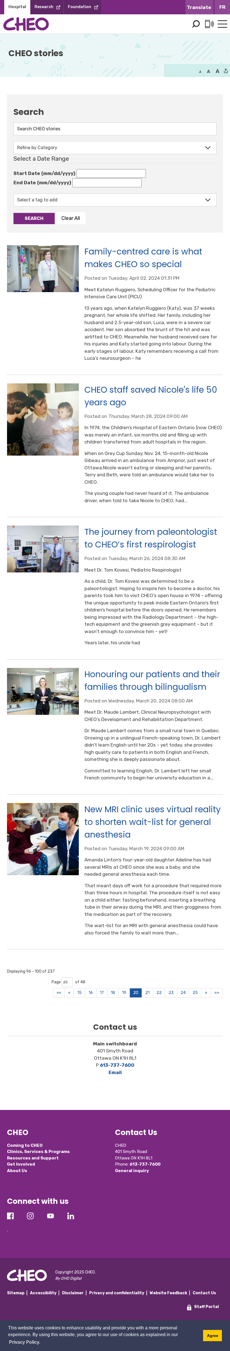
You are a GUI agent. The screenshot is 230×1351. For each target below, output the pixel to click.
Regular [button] (200, 71)
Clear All (70, 218)
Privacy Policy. (24, 1342)
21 (147, 992)
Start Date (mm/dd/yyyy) (44, 173)
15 (79, 992)
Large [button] (208, 71)
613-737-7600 (117, 1065)
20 (135, 992)
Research (43, 6)
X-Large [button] (217, 71)
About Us (17, 1170)
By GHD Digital (68, 1278)
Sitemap (15, 1293)
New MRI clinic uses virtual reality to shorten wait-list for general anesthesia (152, 822)
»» (216, 992)
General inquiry (132, 1170)
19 (124, 992)
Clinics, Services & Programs (38, 1151)
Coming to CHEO (25, 1145)
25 (195, 992)
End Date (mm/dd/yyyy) (42, 182)
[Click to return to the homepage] (26, 24)
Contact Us (204, 1293)
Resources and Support (33, 1158)
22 (159, 992)
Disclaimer (73, 1293)
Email (115, 1072)
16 (91, 992)
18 (113, 992)
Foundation (79, 6)
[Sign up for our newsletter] (7, 1226)
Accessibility (43, 1293)
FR (222, 7)
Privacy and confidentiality (116, 1293)
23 (171, 992)
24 (183, 992)
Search (195, 24)
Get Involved (21, 1164)
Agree (212, 1335)
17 (102, 992)
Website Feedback (168, 1293)
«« (59, 992)
